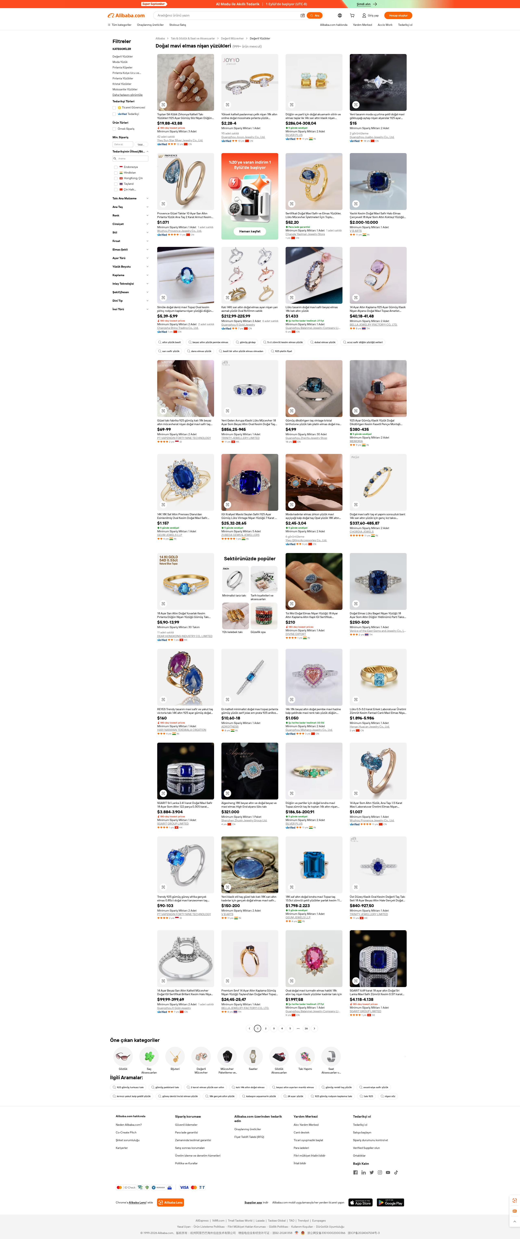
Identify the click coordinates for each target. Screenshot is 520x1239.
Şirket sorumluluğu (128, 1140)
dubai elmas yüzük (324, 342)
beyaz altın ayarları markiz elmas (295, 1087)
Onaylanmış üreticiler (247, 1129)
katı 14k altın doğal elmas (250, 1087)
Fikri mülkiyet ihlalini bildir (309, 1155)
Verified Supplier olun (366, 1147)
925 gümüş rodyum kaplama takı (333, 1096)
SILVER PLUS (294, 135)
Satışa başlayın (362, 1132)
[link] (514, 1200)
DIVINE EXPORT (296, 634)
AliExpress (202, 1220)
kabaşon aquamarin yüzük (261, 1096)
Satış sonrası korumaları (190, 1147)
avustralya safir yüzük (375, 1087)
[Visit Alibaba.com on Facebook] (355, 1172)
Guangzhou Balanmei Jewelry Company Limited (314, 327)
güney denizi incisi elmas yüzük (180, 1096)
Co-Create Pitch (126, 1132)
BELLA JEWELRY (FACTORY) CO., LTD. (373, 324)
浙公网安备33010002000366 (326, 1233)
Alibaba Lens (137, 1202)
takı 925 (368, 1096)
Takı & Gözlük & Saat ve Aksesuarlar (193, 38)
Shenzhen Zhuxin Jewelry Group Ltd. (244, 820)
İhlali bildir (300, 1163)
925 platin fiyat (283, 351)
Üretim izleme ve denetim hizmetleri (197, 1155)
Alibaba (160, 38)
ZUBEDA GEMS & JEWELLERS (240, 535)
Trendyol (303, 1220)
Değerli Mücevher (232, 38)
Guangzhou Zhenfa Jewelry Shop (306, 438)
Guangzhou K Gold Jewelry (238, 324)
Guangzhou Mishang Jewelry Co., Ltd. (309, 729)
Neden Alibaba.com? (129, 1124)
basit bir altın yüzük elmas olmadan (243, 351)
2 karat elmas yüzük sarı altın (207, 1087)
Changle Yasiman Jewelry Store (305, 234)
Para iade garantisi (186, 1132)
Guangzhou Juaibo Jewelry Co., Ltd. (372, 137)
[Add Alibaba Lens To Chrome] (170, 1202)
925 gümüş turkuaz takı (130, 1087)
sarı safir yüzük (170, 351)
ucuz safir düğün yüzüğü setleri (365, 342)
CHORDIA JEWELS (362, 531)
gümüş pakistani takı (167, 1087)
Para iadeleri (301, 1147)
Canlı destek (301, 1132)
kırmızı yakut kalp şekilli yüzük (134, 1096)
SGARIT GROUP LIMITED (173, 823)
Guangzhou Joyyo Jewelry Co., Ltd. (243, 137)
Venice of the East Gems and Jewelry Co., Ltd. (378, 630)
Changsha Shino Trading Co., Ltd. (177, 327)
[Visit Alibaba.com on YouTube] (388, 1172)
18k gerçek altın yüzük (221, 1096)
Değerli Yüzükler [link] (260, 38)
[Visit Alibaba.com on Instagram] (379, 1172)
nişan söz (390, 1096)
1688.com (218, 1220)
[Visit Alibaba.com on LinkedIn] (363, 1172)
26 (306, 1028)
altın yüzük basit (171, 342)
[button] (302, 15)
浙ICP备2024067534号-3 (364, 1233)
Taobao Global (277, 1220)
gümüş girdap (248, 342)
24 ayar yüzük (295, 1096)
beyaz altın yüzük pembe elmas (210, 342)
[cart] (353, 16)
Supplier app (253, 1202)
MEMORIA (356, 441)
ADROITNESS (229, 726)
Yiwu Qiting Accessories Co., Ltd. (306, 540)
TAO (291, 1220)
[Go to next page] (314, 1028)
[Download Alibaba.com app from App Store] (360, 1202)
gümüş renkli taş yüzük (339, 1087)
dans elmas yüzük (201, 351)
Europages (319, 1220)
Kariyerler (122, 1147)
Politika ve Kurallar (186, 1163)
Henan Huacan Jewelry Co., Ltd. (370, 726)
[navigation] (130, 534)
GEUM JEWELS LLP (169, 535)
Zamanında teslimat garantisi (193, 1140)
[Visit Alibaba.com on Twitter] (371, 1172)
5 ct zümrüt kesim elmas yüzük (285, 342)
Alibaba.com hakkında (130, 1116)
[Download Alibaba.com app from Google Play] (390, 1202)
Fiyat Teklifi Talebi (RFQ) (249, 1137)
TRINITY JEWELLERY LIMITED (240, 438)
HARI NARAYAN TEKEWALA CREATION (181, 729)
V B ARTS (356, 230)
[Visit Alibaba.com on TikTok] (396, 1172)
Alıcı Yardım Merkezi (306, 1124)
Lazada (260, 1220)
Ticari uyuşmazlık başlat (308, 1140)
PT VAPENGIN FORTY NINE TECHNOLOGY (184, 438)
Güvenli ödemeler (186, 1124)
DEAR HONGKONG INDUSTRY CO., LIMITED (184, 636)
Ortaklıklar (359, 1155)
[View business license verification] (297, 1233)
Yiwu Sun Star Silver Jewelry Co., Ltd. (180, 140)
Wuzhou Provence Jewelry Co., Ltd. (179, 230)
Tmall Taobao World (240, 1220)
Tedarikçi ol (360, 1124)
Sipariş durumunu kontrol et (370, 1140)
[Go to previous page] (249, 1028)
